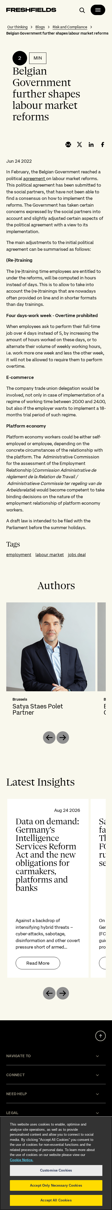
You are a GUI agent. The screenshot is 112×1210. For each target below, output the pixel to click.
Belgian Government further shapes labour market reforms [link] (57, 33)
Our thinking (17, 27)
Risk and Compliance (70, 27)
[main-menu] (98, 10)
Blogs (40, 27)
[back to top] (100, 1036)
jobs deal (77, 554)
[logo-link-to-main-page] (31, 10)
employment (18, 554)
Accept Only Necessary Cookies (56, 1185)
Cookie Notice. (21, 1160)
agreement (34, 178)
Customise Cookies (56, 1170)
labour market (49, 554)
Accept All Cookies (55, 1200)
